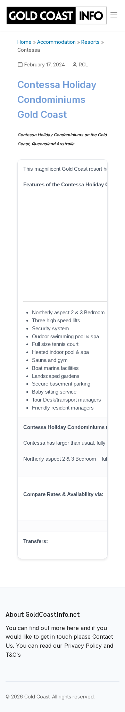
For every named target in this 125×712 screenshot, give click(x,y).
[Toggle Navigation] (113, 15)
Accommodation (56, 42)
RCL (83, 64)
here (73, 627)
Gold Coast (37, 696)
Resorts (90, 42)
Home (24, 42)
